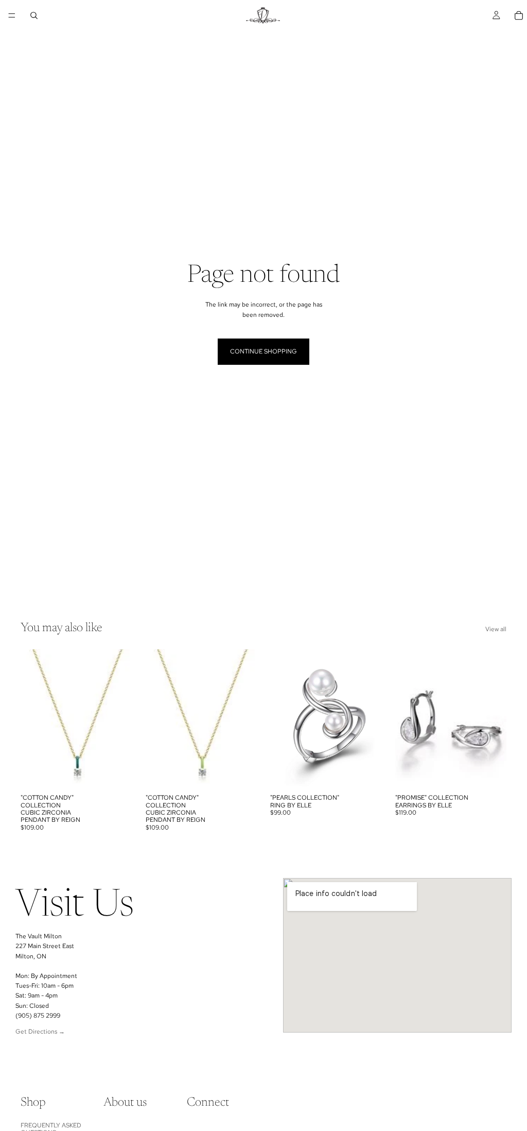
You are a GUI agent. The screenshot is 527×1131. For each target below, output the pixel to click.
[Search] (34, 15)
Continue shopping (263, 351)
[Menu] (12, 15)
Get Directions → (40, 1031)
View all (495, 629)
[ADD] (116, 773)
